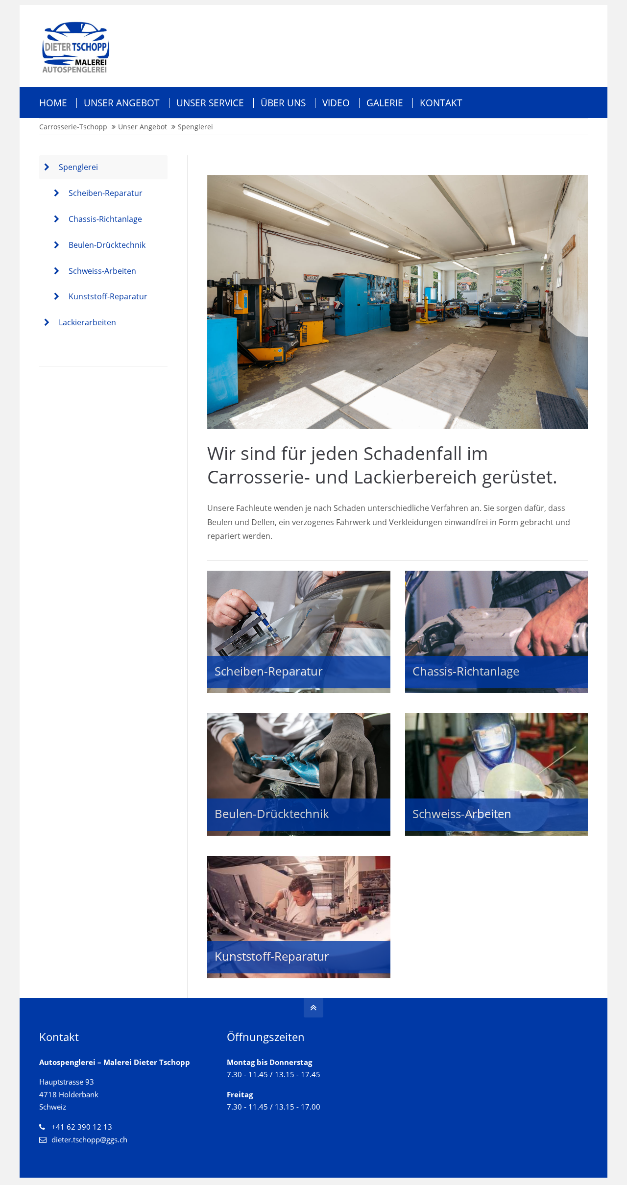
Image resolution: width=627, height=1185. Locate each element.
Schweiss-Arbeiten (102, 271)
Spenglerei (78, 167)
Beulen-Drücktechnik (107, 245)
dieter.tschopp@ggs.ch (89, 1139)
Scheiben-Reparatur (106, 193)
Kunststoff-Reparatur (108, 296)
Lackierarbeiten (87, 322)
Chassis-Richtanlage (105, 219)
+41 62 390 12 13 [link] (81, 1127)
